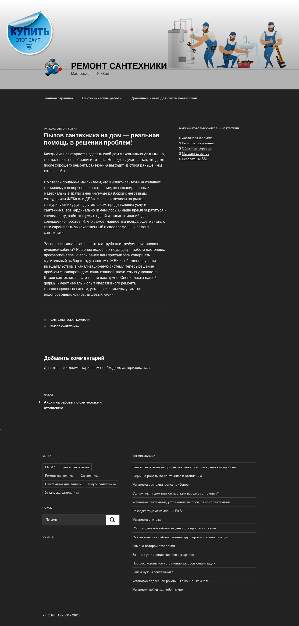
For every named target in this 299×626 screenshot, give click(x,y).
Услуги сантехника (102, 483)
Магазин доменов (195, 153)
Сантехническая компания (70, 319)
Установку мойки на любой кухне (157, 589)
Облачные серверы (197, 148)
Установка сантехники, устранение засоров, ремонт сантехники (181, 501)
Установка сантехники (62, 492)
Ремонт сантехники (119, 65)
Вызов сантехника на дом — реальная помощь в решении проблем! (184, 467)
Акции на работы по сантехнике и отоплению (167, 475)
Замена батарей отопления (153, 545)
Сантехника (90, 475)
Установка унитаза (146, 519)
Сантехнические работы (102, 97)
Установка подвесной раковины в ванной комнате (170, 580)
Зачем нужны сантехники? (152, 571)
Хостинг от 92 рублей (198, 137)
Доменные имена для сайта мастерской (164, 97)
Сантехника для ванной (63, 483)
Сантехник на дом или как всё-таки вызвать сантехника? (175, 493)
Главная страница (58, 97)
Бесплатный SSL (195, 158)
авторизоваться (136, 367)
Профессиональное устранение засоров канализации (173, 563)
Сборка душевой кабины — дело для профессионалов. (174, 528)
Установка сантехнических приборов (160, 484)
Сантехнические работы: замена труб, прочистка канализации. (180, 537)
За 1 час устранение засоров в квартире (163, 554)
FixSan (72, 128)
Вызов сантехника (64, 326)
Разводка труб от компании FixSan (158, 510)
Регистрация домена (198, 143)
